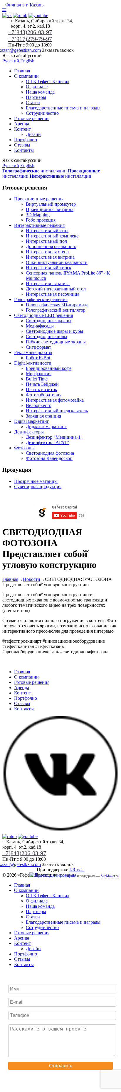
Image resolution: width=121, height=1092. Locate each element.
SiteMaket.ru (110, 876)
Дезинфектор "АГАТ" (47, 442)
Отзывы (22, 144)
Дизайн (33, 134)
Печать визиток (41, 389)
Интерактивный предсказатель (57, 410)
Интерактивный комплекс (52, 235)
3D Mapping (38, 214)
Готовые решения (31, 118)
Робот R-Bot (38, 357)
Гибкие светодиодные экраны (56, 341)
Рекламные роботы (33, 352)
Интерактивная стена (47, 251)
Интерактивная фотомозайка (55, 400)
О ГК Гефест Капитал (47, 81)
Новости (31, 579)
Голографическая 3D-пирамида (57, 304)
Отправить (60, 1065)
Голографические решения (41, 299)
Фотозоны (24, 447)
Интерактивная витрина (50, 257)
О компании (26, 76)
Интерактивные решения (39, 225)
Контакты (24, 150)
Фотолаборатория (43, 394)
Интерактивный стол (47, 230)
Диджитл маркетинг (46, 426)
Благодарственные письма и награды (63, 107)
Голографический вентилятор (55, 310)
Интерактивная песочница (52, 294)
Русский (10, 60)
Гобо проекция (41, 219)
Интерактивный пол (46, 241)
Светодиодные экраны (48, 320)
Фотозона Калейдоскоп (49, 458)
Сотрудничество (42, 113)
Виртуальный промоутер (51, 204)
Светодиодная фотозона (50, 453)
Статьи (33, 102)
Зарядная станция (43, 415)
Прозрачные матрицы (36, 481)
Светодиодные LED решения (43, 315)
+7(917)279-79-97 (30, 39)
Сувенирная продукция (37, 486)
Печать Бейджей (42, 384)
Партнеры (36, 97)
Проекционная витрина (49, 209)
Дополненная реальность (51, 246)
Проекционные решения (38, 198)
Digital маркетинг (31, 421)
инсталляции (34, 170)
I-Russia (77, 869)
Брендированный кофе (48, 368)
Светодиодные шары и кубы (54, 331)
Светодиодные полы (46, 336)
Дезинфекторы (29, 431)
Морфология (38, 373)
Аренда (21, 123)
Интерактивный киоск (48, 267)
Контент (22, 129)
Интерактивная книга (48, 283)
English (27, 60)
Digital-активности (32, 362)
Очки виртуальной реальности (57, 262)
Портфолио (25, 139)
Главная (22, 70)
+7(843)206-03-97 (30, 32)
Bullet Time (37, 378)
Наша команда (40, 91)
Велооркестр (38, 405)
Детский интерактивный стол (56, 288)
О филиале (37, 86)
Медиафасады (40, 325)
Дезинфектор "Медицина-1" (54, 437)
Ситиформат (38, 347)
